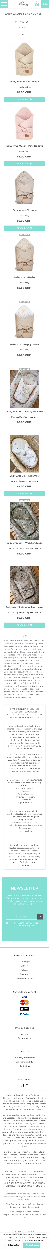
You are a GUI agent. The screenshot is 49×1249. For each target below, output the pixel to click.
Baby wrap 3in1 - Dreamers (24, 476)
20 (27, 22)
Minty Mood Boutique (24, 1231)
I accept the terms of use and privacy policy (26, 924)
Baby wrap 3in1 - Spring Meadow (24, 411)
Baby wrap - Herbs (24, 277)
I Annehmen (31, 1245)
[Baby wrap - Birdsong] (24, 188)
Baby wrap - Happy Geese (24, 344)
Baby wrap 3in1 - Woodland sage (25, 543)
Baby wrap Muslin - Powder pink (24, 146)
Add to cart (23, 99)
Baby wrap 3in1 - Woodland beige (24, 607)
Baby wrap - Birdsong (25, 210)
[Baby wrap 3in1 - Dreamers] (24, 454)
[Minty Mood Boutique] (23, 4)
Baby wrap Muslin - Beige (24, 81)
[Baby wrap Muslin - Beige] (24, 59)
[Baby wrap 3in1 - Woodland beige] (24, 585)
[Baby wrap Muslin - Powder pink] (24, 124)
